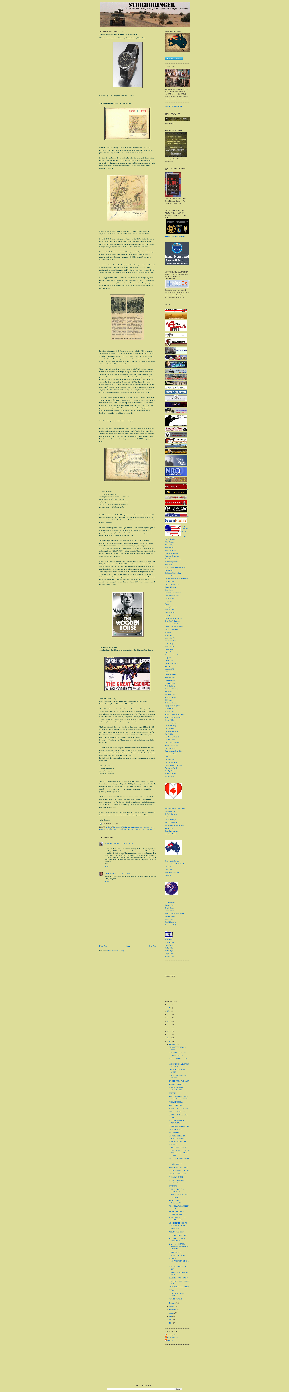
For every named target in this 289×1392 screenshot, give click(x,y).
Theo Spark (169, 1340)
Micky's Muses (170, 916)
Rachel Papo (169, 951)
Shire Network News (171, 925)
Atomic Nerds (169, 547)
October (172, 1306)
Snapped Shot (169, 711)
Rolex (120, 829)
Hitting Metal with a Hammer (174, 913)
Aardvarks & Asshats (172, 556)
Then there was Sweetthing (173, 751)
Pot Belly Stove (170, 686)
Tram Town (168, 869)
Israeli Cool (168, 939)
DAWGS (171, 1290)
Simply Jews (169, 953)
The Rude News (170, 740)
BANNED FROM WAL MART (179, 1081)
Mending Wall (169, 669)
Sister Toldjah (169, 708)
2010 (169, 1038)
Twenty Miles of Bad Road (173, 765)
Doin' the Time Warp (171, 595)
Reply (107, 867)
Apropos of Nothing (171, 553)
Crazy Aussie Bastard (172, 861)
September (172, 1310)
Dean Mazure (169, 590)
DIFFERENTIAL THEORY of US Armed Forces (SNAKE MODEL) (179, 1152)
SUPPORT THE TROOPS (177, 1141)
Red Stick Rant (170, 694)
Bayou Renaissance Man (173, 559)
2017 (169, 1014)
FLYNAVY (108, 843)
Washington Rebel (171, 768)
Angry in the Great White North (175, 808)
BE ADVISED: (174, 1132)
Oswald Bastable (170, 922)
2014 (169, 1024)
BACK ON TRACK (175, 1129)
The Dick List (169, 728)
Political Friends (170, 683)
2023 (169, 1004)
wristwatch (147, 829)
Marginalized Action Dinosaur (174, 825)
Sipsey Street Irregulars (172, 706)
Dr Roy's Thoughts (171, 814)
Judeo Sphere (169, 945)
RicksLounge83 (170, 1335)
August (171, 1313)
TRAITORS (173, 1186)
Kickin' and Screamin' (172, 655)
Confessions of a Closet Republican (176, 578)
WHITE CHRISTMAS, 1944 (178, 1108)
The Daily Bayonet (171, 834)
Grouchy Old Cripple (171, 624)
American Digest (170, 550)
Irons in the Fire (170, 638)
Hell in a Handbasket (171, 629)
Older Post (152, 946)
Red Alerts (168, 691)
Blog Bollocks (169, 908)
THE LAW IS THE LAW (177, 1111)
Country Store (169, 581)
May (171, 1323)
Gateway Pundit (170, 612)
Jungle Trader (169, 649)
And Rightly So (170, 539)
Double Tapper (169, 598)
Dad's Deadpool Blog (172, 584)
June (171, 1320)
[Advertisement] (116, 929)
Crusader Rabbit (170, 911)
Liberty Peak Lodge (171, 663)
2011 (169, 1034)
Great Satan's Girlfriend (172, 621)
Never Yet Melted (170, 677)
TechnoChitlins (170, 720)
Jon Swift (168, 652)
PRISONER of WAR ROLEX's (179, 1287)
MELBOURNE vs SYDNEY (178, 1167)
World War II (137, 829)
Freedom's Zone (170, 610)
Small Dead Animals (171, 831)
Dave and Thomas (170, 587)
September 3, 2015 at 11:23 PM (119, 873)
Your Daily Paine (170, 773)
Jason (107, 873)
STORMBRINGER (171, 1338)
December (172, 1044)
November (172, 1303)
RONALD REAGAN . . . (177, 1299)
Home (128, 946)
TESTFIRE (172, 1093)
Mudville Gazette (170, 675)
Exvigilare (168, 601)
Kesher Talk (169, 948)
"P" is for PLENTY (175, 1164)
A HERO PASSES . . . (176, 1102)
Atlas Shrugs (169, 545)
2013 (169, 1028)
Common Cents (170, 576)
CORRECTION (174, 1229)
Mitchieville (169, 828)
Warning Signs (169, 776)
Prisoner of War (110, 829)
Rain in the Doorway (171, 689)
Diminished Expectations (173, 593)
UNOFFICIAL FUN (175, 1252)
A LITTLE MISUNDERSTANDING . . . (179, 1260)
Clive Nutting (116, 828)
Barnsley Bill (169, 905)
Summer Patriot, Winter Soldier (175, 714)
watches (127, 829)
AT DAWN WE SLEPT (176, 1232)
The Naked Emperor (171, 731)
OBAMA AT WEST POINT (178, 1235)
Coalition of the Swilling (173, 573)
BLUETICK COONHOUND (178, 1278)
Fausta (167, 604)
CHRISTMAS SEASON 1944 (179, 1126)
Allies (107, 828)
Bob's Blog (168, 564)
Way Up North (169, 771)
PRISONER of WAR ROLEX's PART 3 (118, 34)
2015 (169, 1021)
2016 (169, 1018)
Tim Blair (168, 867)
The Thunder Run (170, 748)
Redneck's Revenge (171, 697)
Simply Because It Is (171, 745)
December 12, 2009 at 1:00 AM (123, 843)
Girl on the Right (170, 820)
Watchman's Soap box (172, 872)
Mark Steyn (168, 666)
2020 (169, 1008)
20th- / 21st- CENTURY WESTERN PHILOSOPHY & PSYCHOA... (179, 1246)
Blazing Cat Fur (170, 811)
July (170, 1316)
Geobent (167, 615)
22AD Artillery (170, 902)
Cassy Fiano (169, 570)
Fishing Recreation (171, 607)
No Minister (169, 919)
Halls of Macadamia (171, 822)
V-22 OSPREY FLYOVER (177, 1174)
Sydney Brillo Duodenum (173, 717)
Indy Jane (168, 632)
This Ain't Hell (170, 759)
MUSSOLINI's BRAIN (176, 1084)
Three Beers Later (171, 754)
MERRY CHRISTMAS (176, 1105)
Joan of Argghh (170, 646)
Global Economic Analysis (173, 618)
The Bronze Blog (170, 725)
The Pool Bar (169, 734)
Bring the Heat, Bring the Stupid (175, 567)
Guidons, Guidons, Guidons (174, 627)
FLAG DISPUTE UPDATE (178, 1255)
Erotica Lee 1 (169, 817)
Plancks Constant (170, 680)
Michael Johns (169, 672)
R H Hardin (168, 700)
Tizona (167, 757)
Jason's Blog (169, 643)
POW (101, 829)
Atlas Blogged (169, 542)
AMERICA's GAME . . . (177, 1177)
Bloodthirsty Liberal (171, 562)
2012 (169, 1031)
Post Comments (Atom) (116, 951)
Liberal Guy (169, 660)
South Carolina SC (171, 703)
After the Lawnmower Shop (184, 533)
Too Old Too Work (171, 762)
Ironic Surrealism (170, 641)
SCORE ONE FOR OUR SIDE (179, 1170)
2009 (169, 1041)
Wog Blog (168, 875)
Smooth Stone (169, 956)
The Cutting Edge (170, 723)
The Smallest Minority (172, 742)
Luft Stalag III (148, 828)
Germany (126, 828)
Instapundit (168, 635)
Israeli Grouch (169, 942)
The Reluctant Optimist (172, 737)
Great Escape (136, 828)
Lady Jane (168, 658)
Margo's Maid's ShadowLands (174, 864)
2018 (169, 1011)
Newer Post (103, 946)
